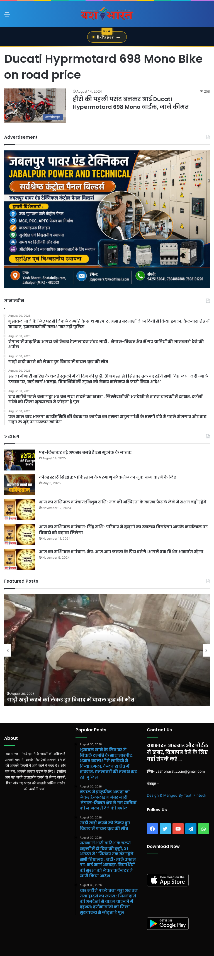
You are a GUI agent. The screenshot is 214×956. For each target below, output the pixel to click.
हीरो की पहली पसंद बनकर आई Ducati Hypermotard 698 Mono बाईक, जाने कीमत (131, 103)
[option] (107, 650)
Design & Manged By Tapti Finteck (176, 795)
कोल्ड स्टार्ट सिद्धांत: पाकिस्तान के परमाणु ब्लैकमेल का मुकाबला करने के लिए (107, 477)
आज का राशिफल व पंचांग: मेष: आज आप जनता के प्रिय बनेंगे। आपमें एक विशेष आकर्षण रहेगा (121, 551)
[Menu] (7, 16)
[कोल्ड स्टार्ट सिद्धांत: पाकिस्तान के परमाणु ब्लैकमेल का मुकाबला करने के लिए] (19, 484)
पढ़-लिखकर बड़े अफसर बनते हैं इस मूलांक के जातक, (86, 452)
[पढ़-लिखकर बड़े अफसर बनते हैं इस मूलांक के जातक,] (19, 460)
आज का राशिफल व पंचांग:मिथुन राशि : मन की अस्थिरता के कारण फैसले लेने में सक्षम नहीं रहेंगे (122, 502)
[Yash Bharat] (107, 14)
